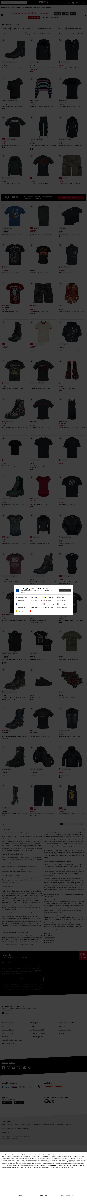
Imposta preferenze (66, 1196)
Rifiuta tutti (43, 1195)
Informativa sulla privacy (67, 1167)
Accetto (20, 1195)
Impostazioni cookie (23, 1167)
